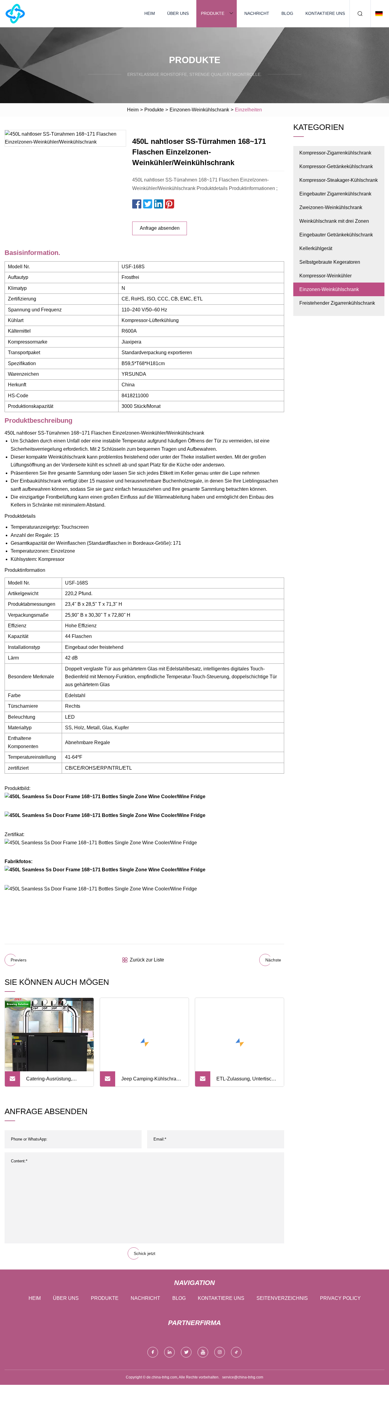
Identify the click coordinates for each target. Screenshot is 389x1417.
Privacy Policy (340, 1298)
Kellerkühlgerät (315, 248)
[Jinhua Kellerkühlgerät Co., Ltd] (15, 13)
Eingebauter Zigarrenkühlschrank (335, 193)
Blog (287, 13)
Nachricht (256, 13)
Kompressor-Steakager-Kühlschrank (338, 180)
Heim (149, 13)
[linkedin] (169, 1352)
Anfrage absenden (160, 228)
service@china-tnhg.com (242, 1377)
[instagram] (219, 1352)
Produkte (212, 13)
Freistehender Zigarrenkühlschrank (337, 303)
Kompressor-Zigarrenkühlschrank (335, 152)
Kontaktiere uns (325, 13)
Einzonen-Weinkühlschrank (199, 109)
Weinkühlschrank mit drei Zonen (334, 221)
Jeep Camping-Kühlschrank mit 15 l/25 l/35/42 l (151, 1081)
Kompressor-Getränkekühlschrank (336, 166)
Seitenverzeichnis (282, 1298)
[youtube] (203, 1352)
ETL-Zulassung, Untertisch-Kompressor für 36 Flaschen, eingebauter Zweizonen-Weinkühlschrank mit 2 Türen (246, 1081)
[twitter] (186, 1352)
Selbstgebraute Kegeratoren (329, 262)
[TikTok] (236, 1352)
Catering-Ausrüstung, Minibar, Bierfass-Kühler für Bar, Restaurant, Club (55, 1081)
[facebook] (152, 1352)
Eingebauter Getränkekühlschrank (336, 234)
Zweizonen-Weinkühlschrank (330, 207)
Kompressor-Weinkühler (325, 275)
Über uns (178, 13)
